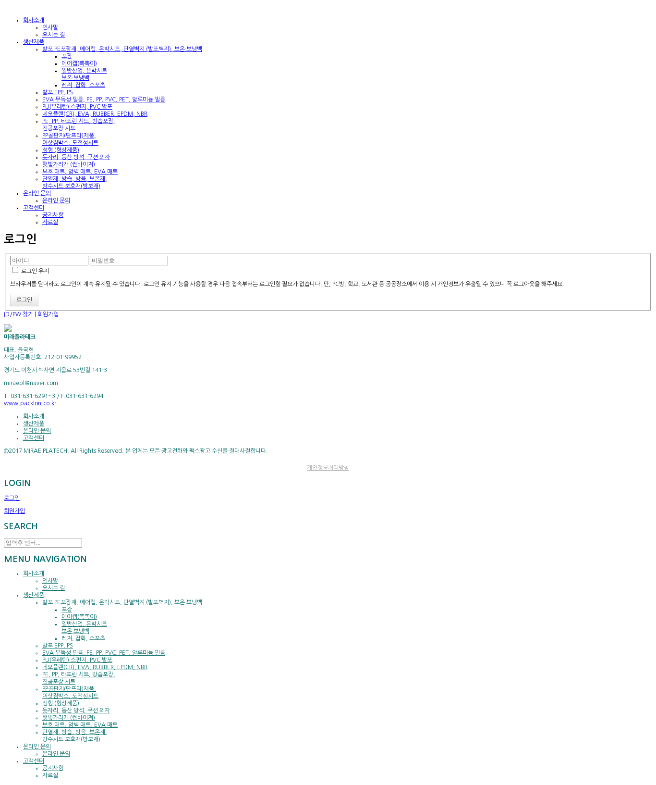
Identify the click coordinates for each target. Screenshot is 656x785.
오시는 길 (53, 34)
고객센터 (33, 438)
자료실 (50, 222)
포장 (66, 56)
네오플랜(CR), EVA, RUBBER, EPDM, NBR (94, 114)
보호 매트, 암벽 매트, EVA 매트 (80, 171)
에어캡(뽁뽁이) (79, 63)
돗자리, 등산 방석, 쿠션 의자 (76, 157)
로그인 (12, 498)
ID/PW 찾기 (18, 314)
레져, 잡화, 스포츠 (83, 85)
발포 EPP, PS (57, 92)
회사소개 (33, 416)
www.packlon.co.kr (30, 403)
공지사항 (52, 215)
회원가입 (48, 314)
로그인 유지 (34, 271)
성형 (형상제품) (60, 150)
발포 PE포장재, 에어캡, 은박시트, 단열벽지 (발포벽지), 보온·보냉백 (122, 49)
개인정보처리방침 (328, 468)
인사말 (50, 27)
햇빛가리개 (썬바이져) (68, 164)
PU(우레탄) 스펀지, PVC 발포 (77, 107)
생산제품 (33, 423)
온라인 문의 (56, 200)
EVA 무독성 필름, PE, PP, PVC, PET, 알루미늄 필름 (103, 99)
